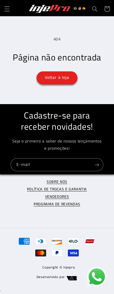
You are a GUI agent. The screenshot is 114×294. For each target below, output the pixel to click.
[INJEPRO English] (79, 9)
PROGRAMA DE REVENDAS (57, 204)
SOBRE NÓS (57, 182)
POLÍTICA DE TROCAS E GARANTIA (57, 189)
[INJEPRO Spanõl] (83, 9)
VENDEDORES (57, 196)
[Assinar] (97, 164)
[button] (7, 9)
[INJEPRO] (75, 9)
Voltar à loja (57, 78)
